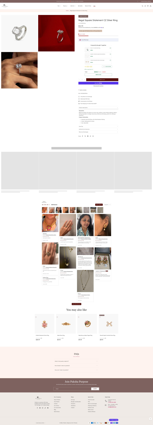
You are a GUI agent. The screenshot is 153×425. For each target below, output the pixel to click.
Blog (55, 409)
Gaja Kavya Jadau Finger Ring (85, 335)
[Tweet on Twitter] (85, 136)
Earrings (73, 399)
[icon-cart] (150, 6)
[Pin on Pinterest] (87, 136)
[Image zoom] (19, 33)
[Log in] (145, 6)
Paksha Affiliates (91, 411)
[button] (107, 66)
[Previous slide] (2, 1)
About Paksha (57, 399)
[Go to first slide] (138, 1)
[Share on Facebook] (82, 136)
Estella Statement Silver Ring (42, 335)
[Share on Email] (93, 136)
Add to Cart (98, 74)
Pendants (73, 403)
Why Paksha (56, 401)
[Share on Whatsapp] (90, 136)
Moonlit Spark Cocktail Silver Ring (107, 335)
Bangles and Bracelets (76, 401)
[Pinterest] (40, 408)
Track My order (91, 399)
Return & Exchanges (92, 403)
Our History (56, 405)
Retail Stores (57, 411)
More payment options (98, 85)
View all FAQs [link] (76, 356)
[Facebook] (37, 408)
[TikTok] (45, 408)
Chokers (72, 407)
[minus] (79, 79)
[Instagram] (42, 408)
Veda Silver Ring (61, 335)
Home (67, 10)
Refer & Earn (91, 409)
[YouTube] (47, 408)
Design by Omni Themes (72, 422)
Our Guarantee (57, 407)
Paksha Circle (91, 407)
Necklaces (73, 405)
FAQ (89, 401)
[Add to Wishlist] (35, 317)
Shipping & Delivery (92, 405)
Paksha (64, 422)
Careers (55, 403)
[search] (142, 6)
